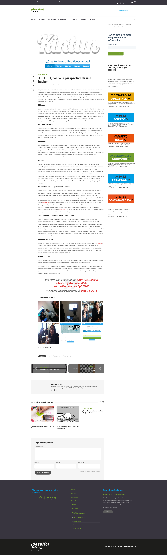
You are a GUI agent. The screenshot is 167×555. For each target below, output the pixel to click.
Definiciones (52, 19)
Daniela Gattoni (41, 85)
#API (49, 356)
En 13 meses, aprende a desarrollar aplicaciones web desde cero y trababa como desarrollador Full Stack (121, 104)
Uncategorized (43, 74)
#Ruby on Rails (67, 356)
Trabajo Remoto (63, 19)
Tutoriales (73, 19)
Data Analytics (77, 525)
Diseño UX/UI (77, 528)
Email (58, 462)
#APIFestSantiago (87, 280)
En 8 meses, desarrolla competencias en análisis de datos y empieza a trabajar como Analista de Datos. (121, 185)
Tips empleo (82, 19)
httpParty (62, 209)
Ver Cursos (92, 19)
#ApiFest (61, 283)
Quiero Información (55, 2)
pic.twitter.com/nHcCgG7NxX (71, 286)
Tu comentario (39, 446)
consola (75, 198)
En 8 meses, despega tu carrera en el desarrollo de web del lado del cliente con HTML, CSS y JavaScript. (121, 164)
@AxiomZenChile (77, 283)
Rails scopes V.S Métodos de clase (49, 369)
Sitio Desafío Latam (36, 2)
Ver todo (34, 19)
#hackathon (57, 356)
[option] (42, 417)
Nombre (36, 462)
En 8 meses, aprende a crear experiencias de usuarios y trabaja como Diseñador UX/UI (120, 145)
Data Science (77, 521)
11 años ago (48, 85)
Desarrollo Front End (79, 517)
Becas (45, 2)
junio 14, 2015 (88, 290)
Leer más (108, 511)
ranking (100, 243)
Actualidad (42, 19)
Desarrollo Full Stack (79, 513)
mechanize (45, 202)
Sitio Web (81, 462)
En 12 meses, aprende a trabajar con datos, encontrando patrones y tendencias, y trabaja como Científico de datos (120, 124)
